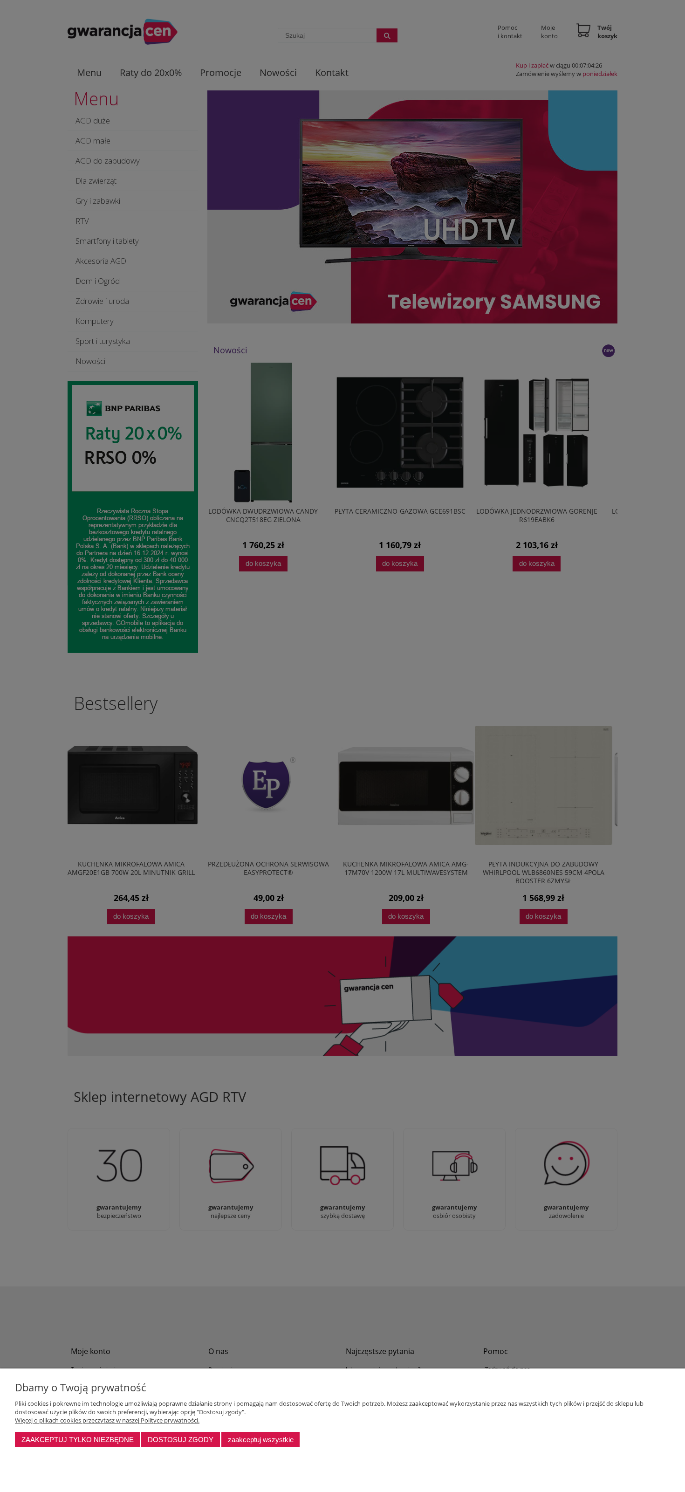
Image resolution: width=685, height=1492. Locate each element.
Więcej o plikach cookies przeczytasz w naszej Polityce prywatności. (107, 1420)
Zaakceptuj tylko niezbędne (77, 1440)
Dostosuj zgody (180, 1440)
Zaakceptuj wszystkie (261, 1440)
